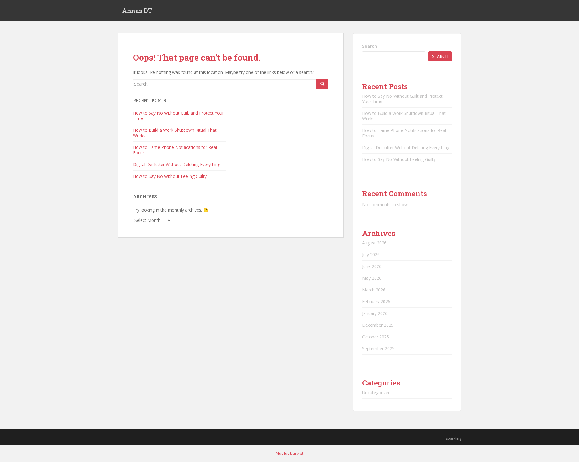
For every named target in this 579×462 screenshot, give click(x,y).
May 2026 (371, 278)
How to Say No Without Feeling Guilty (170, 176)
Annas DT (137, 10)
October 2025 (375, 337)
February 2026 (376, 301)
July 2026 (371, 254)
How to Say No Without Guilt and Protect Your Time (178, 115)
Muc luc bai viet (289, 453)
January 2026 (375, 313)
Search (369, 46)
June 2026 (371, 266)
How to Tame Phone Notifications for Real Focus (175, 150)
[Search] (322, 84)
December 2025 (378, 325)
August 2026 (374, 243)
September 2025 (378, 348)
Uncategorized (376, 392)
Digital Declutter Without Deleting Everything (176, 164)
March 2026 (373, 290)
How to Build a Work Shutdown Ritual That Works (175, 132)
